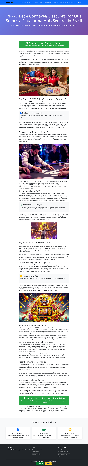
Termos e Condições (63, 451)
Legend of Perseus (57, 2)
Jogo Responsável (62, 454)
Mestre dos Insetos (29, 2)
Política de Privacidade (64, 453)
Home (21, 2)
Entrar (48, 463)
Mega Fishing (38, 2)
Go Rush (65, 2)
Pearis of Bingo (47, 2)
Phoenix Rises (72, 2)
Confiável (79, 2)
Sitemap (60, 456)
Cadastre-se (40, 463)
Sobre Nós (60, 450)
